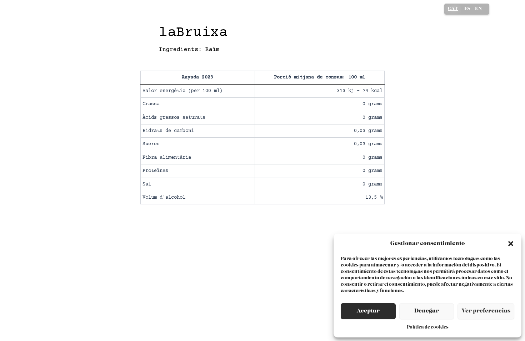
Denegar (426, 311)
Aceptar (368, 311)
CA (453, 9)
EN (478, 9)
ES (467, 9)
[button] (510, 243)
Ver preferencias (485, 311)
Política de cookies (428, 327)
